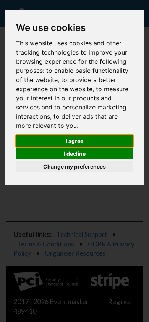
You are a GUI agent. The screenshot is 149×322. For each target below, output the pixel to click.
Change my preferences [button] (74, 166)
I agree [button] (74, 141)
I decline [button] (75, 153)
